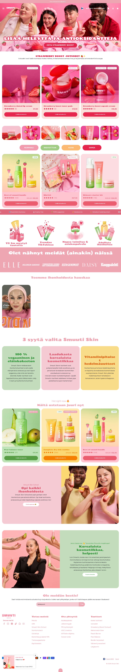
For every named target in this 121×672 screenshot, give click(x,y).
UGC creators (66, 630)
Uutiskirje (35, 634)
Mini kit (47, 195)
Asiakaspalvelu (66, 620)
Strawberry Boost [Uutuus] (101, 627)
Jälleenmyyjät (66, 624)
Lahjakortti (95, 647)
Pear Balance (95, 637)
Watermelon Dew (97, 630)
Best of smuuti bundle (15, 195)
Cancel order (66, 637)
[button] (3, 8)
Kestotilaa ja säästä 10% (40, 637)
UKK (33, 624)
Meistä (34, 620)
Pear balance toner (53, 449)
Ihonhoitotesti (37, 630)
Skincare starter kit (93, 195)
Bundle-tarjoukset (97, 640)
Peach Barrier (96, 634)
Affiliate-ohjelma (67, 634)
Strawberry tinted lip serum (18, 106)
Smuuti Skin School (39, 627)
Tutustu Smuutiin (90, 574)
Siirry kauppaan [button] (95, 8)
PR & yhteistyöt (67, 627)
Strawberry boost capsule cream (99, 106)
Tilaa (81, 604)
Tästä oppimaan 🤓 (31, 504)
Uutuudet (94, 624)
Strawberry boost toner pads (58, 106)
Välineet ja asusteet (98, 643)
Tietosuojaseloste (38, 640)
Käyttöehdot (36, 643)
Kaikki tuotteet (96, 620)
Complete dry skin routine (96, 449)
